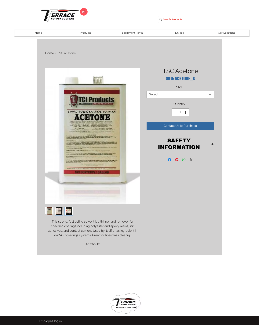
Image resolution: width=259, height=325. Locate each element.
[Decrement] (174, 112)
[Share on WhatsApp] (184, 159)
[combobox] (180, 94)
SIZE (180, 87)
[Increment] (185, 112)
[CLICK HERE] (84, 12)
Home (49, 53)
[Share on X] (191, 159)
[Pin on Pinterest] (176, 159)
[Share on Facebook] (169, 159)
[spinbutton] (180, 112)
